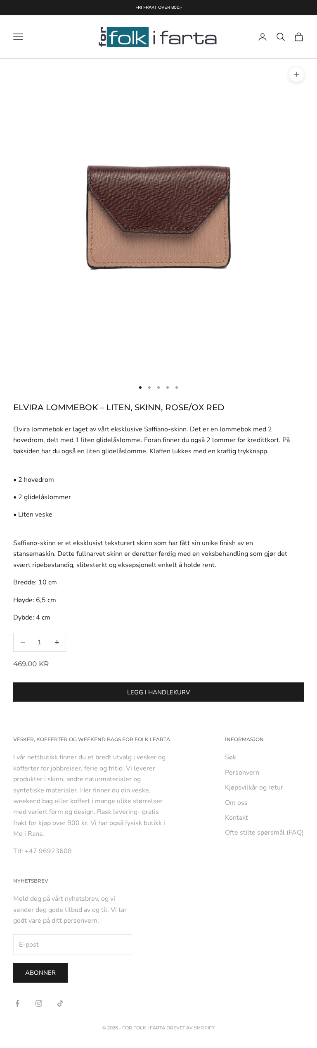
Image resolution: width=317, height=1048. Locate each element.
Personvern (242, 772)
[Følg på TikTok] (60, 1003)
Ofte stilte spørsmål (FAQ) (264, 832)
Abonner (40, 973)
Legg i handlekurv (158, 692)
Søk (230, 757)
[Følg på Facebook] (17, 1003)
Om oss (236, 802)
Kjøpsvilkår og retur (254, 787)
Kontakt (236, 817)
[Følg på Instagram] (39, 1003)
